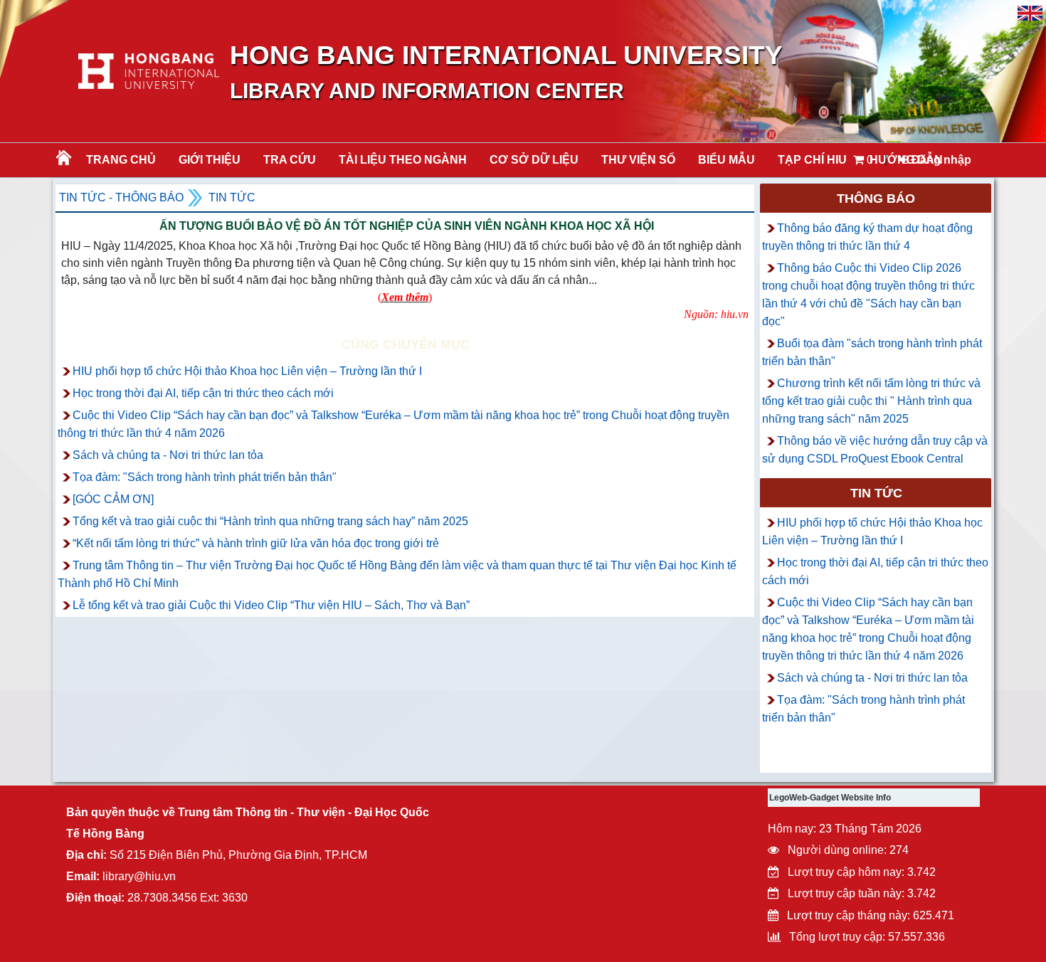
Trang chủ (121, 160)
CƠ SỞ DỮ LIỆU (534, 160)
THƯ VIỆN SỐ (638, 160)
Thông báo (876, 198)
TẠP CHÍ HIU (812, 160)
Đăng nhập (940, 160)
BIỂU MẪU (726, 160)
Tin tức (231, 197)
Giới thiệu (210, 160)
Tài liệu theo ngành (403, 160)
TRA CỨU (289, 160)
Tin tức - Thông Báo (121, 197)
